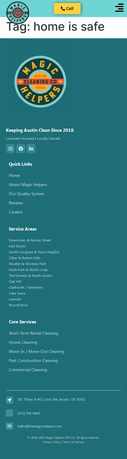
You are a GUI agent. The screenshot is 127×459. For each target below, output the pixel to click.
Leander (15, 299)
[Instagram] (10, 148)
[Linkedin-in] (31, 148)
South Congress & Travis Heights (34, 251)
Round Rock (18, 304)
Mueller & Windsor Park (27, 263)
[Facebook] (20, 148)
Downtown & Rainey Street (30, 240)
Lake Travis (17, 293)
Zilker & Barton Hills (24, 257)
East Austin (17, 246)
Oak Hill (15, 281)
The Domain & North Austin (30, 275)
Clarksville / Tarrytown (26, 287)
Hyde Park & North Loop (28, 269)
